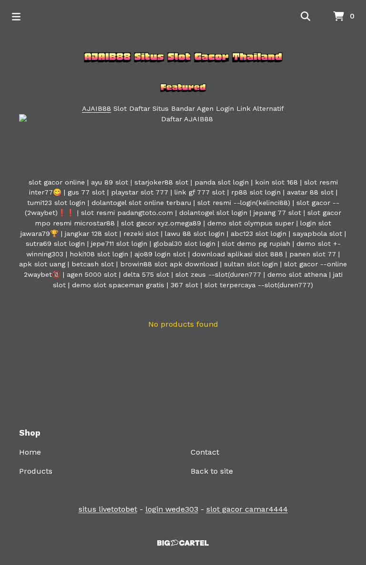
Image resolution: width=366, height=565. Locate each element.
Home (30, 452)
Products (35, 471)
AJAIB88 (96, 108)
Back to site (212, 471)
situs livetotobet (108, 509)
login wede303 (171, 509)
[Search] (305, 17)
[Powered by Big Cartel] (183, 543)
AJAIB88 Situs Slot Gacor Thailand (183, 57)
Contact (205, 452)
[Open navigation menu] (16, 16)
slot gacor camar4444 (247, 509)
